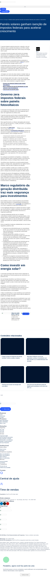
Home (1, 19)
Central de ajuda (9, 478)
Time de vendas (9, 489)
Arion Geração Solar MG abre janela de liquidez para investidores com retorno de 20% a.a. (37, 386)
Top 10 (22, 61)
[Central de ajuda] (1, 472)
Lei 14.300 (18, 203)
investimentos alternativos (17, 130)
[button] (25, 7)
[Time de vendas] (1, 483)
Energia (5, 19)
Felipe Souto (12, 127)
